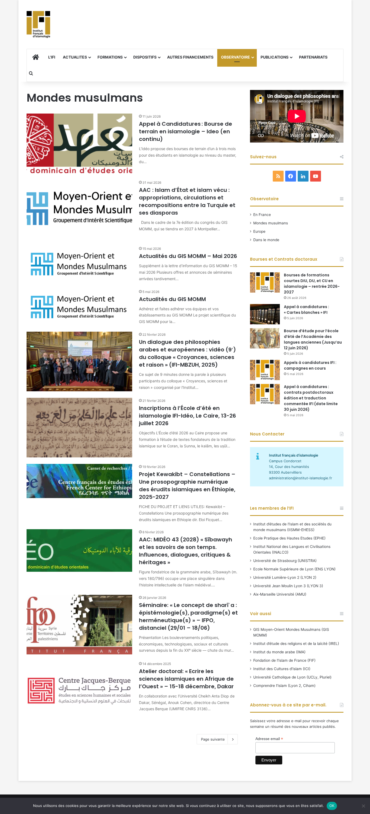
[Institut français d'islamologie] (38, 24)
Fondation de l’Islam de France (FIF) (284, 660)
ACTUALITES (75, 57)
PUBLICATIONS (274, 57)
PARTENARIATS (313, 57)
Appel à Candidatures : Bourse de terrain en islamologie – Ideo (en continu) (185, 131)
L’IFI (51, 57)
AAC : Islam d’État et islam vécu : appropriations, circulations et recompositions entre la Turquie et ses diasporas (187, 201)
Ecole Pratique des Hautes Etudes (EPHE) (289, 538)
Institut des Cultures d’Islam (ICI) (281, 669)
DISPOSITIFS (145, 57)
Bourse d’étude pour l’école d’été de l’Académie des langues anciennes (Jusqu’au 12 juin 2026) (313, 339)
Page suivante (213, 739)
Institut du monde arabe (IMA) (279, 652)
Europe (259, 231)
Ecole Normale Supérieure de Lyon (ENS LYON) (294, 569)
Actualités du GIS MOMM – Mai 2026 (188, 256)
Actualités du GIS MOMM (172, 299)
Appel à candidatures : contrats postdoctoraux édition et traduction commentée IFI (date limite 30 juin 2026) (311, 398)
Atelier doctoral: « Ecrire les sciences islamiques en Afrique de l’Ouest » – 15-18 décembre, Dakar (186, 678)
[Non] (363, 806)
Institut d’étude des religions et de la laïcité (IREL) (296, 643)
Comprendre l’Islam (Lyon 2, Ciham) (284, 685)
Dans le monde (266, 240)
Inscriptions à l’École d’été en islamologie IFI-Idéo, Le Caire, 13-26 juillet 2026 (187, 415)
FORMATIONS (110, 57)
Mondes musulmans (270, 223)
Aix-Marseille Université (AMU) (279, 594)
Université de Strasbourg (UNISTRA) (285, 560)
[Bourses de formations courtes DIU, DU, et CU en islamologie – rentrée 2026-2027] (265, 282)
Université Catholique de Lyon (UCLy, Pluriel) (292, 677)
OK (332, 805)
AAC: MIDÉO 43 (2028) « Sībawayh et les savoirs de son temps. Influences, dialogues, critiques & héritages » (185, 551)
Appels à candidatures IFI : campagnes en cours (310, 365)
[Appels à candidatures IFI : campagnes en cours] (265, 370)
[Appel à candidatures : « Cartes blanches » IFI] (265, 314)
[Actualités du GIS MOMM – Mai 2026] (79, 264)
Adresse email (269, 738)
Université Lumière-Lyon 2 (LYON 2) (284, 577)
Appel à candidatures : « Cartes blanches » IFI (306, 309)
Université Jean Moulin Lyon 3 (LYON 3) (288, 586)
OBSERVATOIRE (235, 57)
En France (262, 214)
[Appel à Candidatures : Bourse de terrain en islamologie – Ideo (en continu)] (79, 143)
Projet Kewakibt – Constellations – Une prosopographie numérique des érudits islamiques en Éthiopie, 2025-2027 (187, 485)
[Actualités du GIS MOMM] (79, 307)
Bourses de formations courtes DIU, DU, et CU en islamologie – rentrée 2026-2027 (312, 283)
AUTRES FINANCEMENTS (190, 57)
